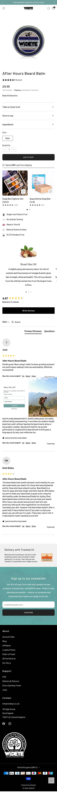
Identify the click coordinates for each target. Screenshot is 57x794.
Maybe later (14, 408)
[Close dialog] (56, 378)
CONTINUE (14, 405)
